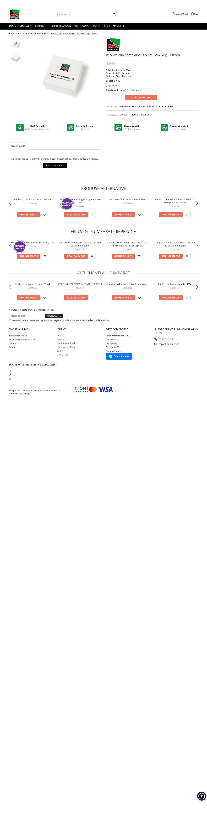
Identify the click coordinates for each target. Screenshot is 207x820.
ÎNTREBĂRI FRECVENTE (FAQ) (62, 25)
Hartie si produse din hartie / (34, 33)
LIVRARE (39, 25)
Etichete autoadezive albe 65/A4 (32, 284)
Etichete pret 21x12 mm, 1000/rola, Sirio (32, 242)
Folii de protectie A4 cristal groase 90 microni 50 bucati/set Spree (127, 244)
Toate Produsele (19, 25)
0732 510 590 (166, 339)
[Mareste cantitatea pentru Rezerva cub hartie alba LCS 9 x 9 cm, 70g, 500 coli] (119, 97)
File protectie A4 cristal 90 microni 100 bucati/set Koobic (80, 244)
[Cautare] (114, 14)
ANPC (60, 351)
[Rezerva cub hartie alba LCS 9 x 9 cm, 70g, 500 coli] (62, 76)
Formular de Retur (66, 347)
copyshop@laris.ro (168, 343)
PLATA (96, 25)
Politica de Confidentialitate (95, 320)
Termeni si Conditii (18, 335)
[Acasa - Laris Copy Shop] (25, 14)
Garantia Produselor (67, 343)
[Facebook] (10, 371)
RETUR (106, 25)
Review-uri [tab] (18, 145)
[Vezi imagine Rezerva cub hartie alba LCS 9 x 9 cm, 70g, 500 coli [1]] (15, 58)
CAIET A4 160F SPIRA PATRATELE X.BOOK (80, 284)
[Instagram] (10, 378)
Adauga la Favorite (117, 114)
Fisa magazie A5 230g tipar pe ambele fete (80, 201)
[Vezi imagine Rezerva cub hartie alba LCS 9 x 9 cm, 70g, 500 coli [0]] (15, 44)
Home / (13, 33)
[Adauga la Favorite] (44, 214)
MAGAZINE (119, 25)
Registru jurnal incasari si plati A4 (32, 199)
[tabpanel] (62, 76)
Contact (12, 347)
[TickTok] (10, 374)
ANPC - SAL (62, 354)
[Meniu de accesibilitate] (201, 796)
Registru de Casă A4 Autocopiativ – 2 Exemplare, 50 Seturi (175, 201)
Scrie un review (55, 165)
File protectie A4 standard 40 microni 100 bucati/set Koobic (175, 244)
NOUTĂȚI (85, 25)
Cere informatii (142, 114)
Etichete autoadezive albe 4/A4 (174, 284)
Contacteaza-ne (121, 356)
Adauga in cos (141, 97)
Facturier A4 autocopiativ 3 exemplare (127, 284)
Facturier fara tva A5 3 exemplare (127, 199)
